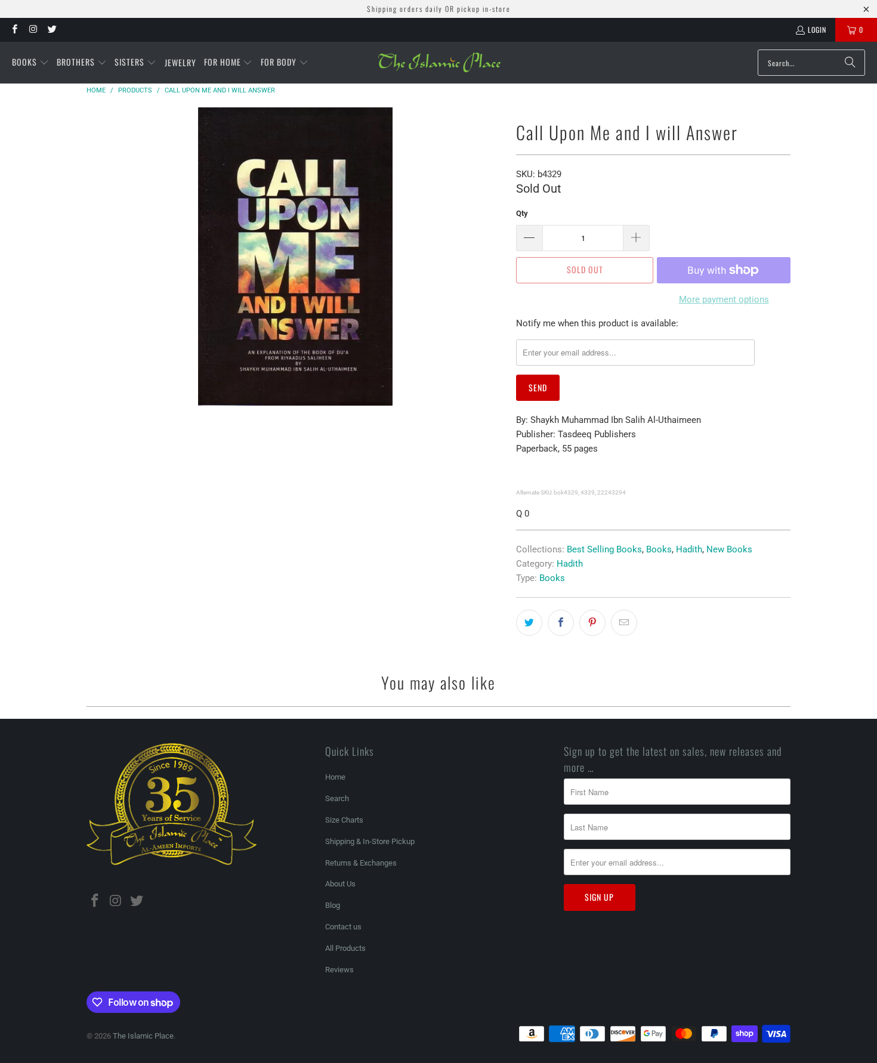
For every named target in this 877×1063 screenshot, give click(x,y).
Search (337, 798)
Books (659, 549)
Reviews (339, 969)
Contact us (343, 926)
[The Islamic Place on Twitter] (52, 29)
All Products (345, 948)
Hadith (689, 549)
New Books (729, 549)
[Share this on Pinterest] (592, 623)
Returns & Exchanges (361, 862)
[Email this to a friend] (624, 623)
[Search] (850, 63)
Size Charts (344, 819)
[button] (30, 63)
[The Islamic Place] (439, 62)
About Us (340, 883)
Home (335, 776)
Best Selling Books (604, 549)
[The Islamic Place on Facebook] (14, 29)
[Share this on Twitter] (529, 623)
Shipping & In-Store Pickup (370, 841)
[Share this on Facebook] (561, 623)
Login (817, 29)
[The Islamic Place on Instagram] (32, 29)
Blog (332, 905)
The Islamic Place (143, 1035)
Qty (522, 213)
